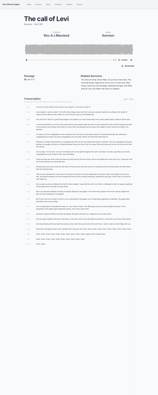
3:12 (28, 191)
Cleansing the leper (115, 86)
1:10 (28, 134)
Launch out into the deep (97, 86)
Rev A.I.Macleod (56, 35)
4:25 (28, 229)
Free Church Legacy (11, 4)
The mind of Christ (88, 80)
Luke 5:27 (30, 79)
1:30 (28, 142)
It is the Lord (120, 83)
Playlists (69, 4)
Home (29, 4)
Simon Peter (102, 80)
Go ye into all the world (117, 80)
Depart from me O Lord (104, 83)
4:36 (28, 234)
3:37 (28, 206)
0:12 (28, 112)
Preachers (58, 4)
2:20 (28, 167)
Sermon (108, 35)
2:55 (28, 184)
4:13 (28, 224)
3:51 (28, 214)
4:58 (28, 244)
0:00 (28, 107)
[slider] (70, 60)
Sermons (38, 4)
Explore (79, 4)
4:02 (28, 219)
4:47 (28, 239)
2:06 (28, 159)
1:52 (28, 152)
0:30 (28, 119)
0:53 (28, 124)
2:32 (28, 174)
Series (48, 4)
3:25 (28, 199)
